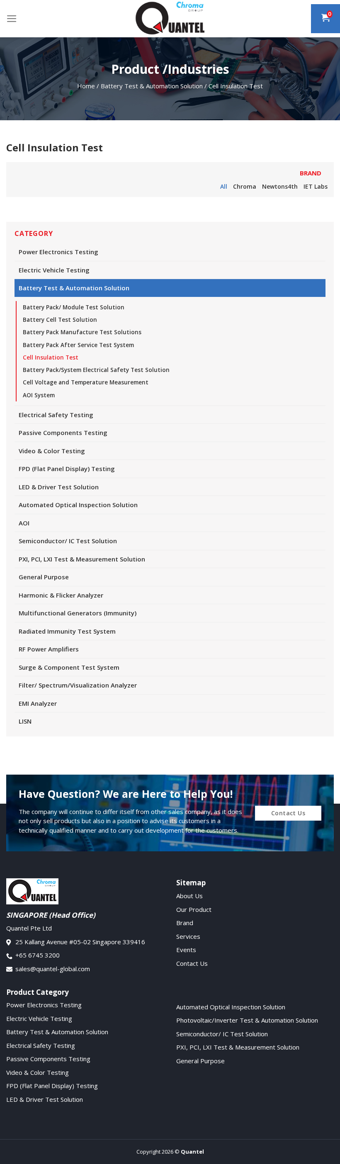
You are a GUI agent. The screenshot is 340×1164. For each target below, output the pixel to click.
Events (186, 949)
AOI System (39, 395)
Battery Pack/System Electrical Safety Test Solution (96, 370)
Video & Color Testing (52, 451)
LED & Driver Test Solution (59, 487)
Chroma (244, 186)
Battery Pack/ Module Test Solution (73, 307)
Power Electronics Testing (58, 252)
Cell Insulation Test (50, 357)
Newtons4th (280, 186)
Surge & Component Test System (69, 667)
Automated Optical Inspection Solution (78, 505)
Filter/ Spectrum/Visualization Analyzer (78, 685)
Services (188, 936)
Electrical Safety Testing (56, 415)
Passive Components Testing (63, 432)
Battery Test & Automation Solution (74, 288)
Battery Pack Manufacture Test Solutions (82, 332)
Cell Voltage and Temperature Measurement (85, 382)
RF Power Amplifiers (49, 649)
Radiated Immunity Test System (67, 631)
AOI (24, 523)
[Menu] (11, 18)
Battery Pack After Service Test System (78, 345)
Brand (184, 923)
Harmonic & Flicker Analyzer (61, 595)
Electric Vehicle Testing (54, 270)
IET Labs (316, 186)
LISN (25, 721)
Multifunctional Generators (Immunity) (77, 613)
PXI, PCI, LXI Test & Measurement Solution (82, 559)
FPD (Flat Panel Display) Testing (67, 468)
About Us (189, 896)
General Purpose (44, 577)
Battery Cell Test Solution (60, 319)
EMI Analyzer (38, 703)
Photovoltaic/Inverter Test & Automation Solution (247, 1020)
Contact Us (192, 963)
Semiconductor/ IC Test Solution (68, 541)
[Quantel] (170, 18)
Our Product (193, 909)
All (223, 186)
